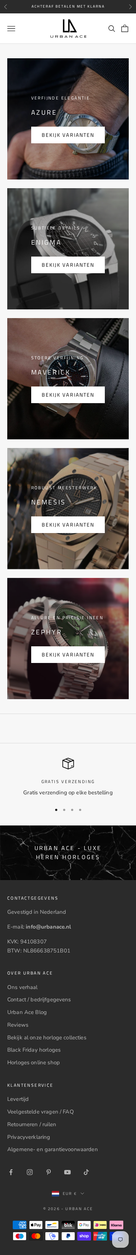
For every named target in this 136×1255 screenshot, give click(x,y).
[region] (68, 777)
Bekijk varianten (68, 265)
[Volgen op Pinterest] (48, 1172)
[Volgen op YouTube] (67, 1172)
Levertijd (18, 1099)
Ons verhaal (22, 987)
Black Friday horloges (34, 1049)
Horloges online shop (33, 1062)
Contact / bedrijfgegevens (39, 999)
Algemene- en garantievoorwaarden (52, 1149)
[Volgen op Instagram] (29, 1172)
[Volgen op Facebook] (11, 1172)
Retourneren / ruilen (31, 1124)
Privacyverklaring (28, 1137)
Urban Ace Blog (27, 1012)
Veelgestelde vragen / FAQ (40, 1111)
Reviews (17, 1024)
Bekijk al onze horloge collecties (46, 1037)
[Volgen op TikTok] (86, 1172)
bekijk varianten (68, 135)
